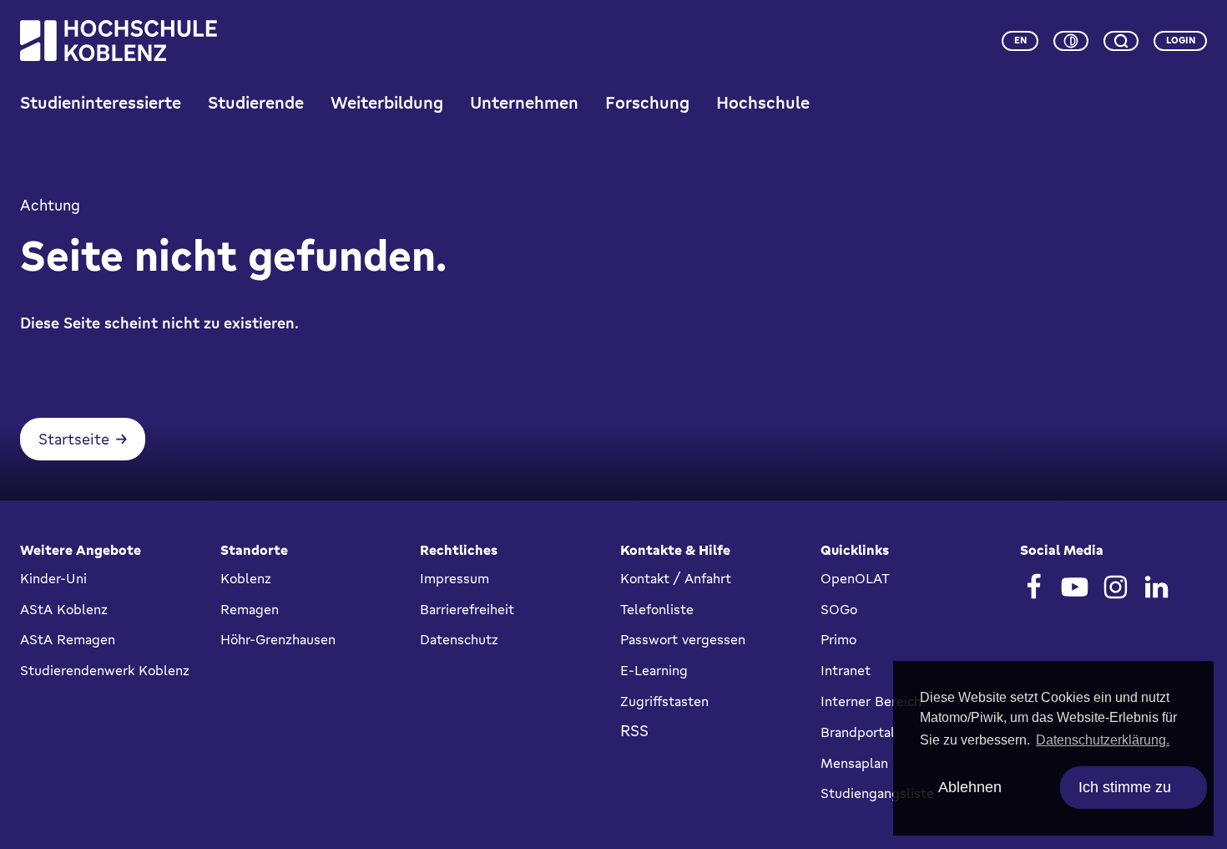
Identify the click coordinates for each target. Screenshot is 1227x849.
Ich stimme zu (1124, 787)
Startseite (73, 439)
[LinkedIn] (1156, 587)
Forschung (647, 102)
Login (1180, 40)
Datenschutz (459, 639)
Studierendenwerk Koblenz (104, 670)
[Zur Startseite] (118, 40)
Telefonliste (657, 609)
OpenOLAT (855, 578)
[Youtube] (1074, 587)
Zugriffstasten (664, 701)
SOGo (839, 609)
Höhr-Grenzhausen (278, 639)
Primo (838, 639)
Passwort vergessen (682, 639)
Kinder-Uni (53, 578)
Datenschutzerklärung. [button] (1102, 740)
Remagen (249, 609)
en (1020, 40)
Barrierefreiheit (467, 609)
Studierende (256, 102)
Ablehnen (970, 787)
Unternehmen (524, 102)
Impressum (454, 578)
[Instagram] (1115, 587)
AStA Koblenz (64, 609)
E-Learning (654, 670)
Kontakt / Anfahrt (675, 578)
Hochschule (763, 102)
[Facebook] (1034, 587)
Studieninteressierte (100, 102)
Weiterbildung (387, 102)
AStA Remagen (67, 639)
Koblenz (245, 578)
